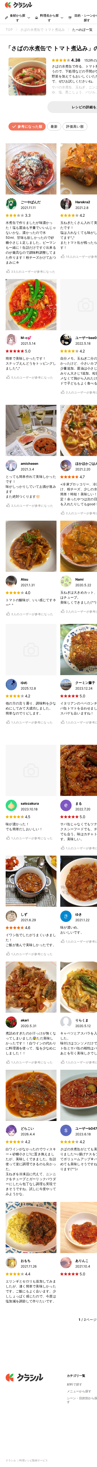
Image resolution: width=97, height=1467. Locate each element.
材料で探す (74, 1384)
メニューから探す (79, 1391)
